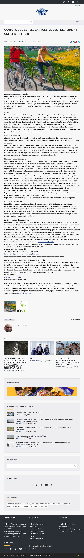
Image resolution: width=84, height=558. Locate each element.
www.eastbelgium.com (30, 254)
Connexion (76, 5)
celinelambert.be (48, 555)
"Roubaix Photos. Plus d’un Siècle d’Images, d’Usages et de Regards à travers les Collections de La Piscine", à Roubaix (15, 363)
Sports (41, 506)
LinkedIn (74, 42)
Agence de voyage (13, 504)
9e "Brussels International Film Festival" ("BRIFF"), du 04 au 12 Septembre (67, 361)
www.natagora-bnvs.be (12, 277)
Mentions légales (37, 539)
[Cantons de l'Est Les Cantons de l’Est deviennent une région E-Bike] (10, 306)
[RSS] (77, 2)
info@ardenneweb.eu (67, 524)
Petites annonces (37, 534)
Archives (34, 526)
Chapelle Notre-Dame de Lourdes (28, 413)
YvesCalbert (9, 371)
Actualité (9, 320)
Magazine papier (42, 391)
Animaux (23, 504)
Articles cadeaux (57, 504)
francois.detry (19, 42)
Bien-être (10, 506)
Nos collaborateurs (37, 524)
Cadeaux (25, 506)
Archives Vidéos (37, 529)
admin (18, 415)
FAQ (32, 536)
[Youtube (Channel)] (73, 2)
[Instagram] (68, 2)
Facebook (71, 42)
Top (78, 556)
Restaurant (34, 506)
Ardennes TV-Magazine (42, 504)
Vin (46, 506)
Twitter (79, 42)
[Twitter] (64, 2)
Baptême (67, 504)
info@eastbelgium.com (12, 254)
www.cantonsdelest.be (46, 242)
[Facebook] (60, 2)
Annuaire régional (37, 531)
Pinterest (76, 42)
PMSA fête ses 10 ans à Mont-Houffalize (31, 436)
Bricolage (18, 506)
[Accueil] (42, 15)
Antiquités (30, 504)
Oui (31, 358)
